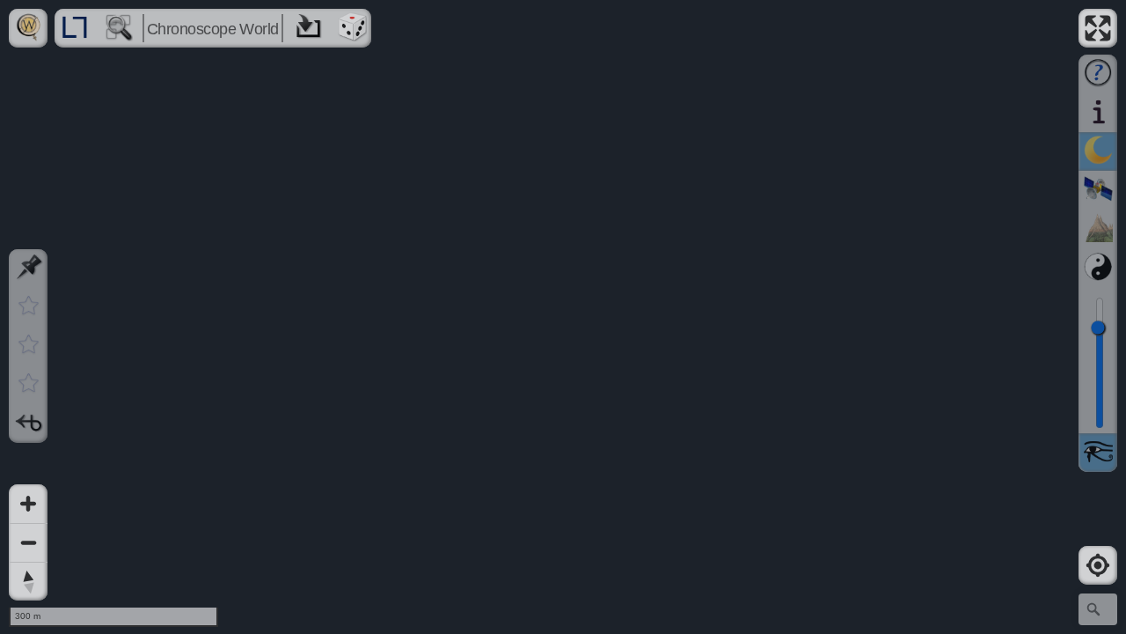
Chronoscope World (213, 29)
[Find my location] (1097, 565)
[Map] (563, 317)
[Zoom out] (28, 542)
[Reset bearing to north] (28, 581)
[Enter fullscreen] (1097, 28)
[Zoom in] (28, 503)
